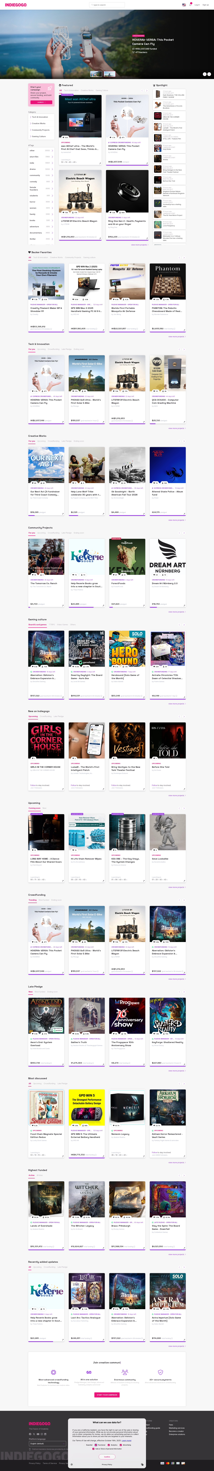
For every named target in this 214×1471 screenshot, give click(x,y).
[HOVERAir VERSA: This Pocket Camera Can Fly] (127, 116)
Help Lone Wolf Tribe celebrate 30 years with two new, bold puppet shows (86, 494)
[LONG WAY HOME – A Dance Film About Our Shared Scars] (46, 832)
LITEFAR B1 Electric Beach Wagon (79, 221)
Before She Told (160, 767)
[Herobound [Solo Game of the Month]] (127, 649)
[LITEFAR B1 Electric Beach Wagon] (80, 191)
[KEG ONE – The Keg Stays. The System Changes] (127, 832)
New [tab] (44, 808)
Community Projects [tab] (73, 257)
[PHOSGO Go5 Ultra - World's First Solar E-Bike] (87, 373)
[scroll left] (205, 74)
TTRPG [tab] (52, 624)
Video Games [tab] (62, 624)
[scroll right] (209, 74)
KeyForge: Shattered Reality (167, 1042)
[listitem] (41, 150)
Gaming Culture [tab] (102, 90)
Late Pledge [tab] (67, 349)
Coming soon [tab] (34, 808)
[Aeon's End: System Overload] (46, 1016)
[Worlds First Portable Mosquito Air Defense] (127, 282)
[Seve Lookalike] (168, 832)
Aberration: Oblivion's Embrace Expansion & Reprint (42, 678)
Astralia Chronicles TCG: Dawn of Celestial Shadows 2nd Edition (167, 678)
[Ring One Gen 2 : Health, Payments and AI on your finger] (127, 191)
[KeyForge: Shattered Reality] (168, 1016)
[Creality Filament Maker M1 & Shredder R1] (46, 282)
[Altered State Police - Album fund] (168, 465)
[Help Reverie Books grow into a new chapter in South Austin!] (87, 557)
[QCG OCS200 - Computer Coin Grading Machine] (168, 373)
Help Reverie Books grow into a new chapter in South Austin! (86, 586)
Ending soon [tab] (79, 349)
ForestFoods (118, 583)
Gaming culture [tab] (89, 257)
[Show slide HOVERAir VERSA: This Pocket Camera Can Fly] (96, 74)
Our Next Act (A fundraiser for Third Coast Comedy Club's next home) (45, 494)
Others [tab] (73, 624)
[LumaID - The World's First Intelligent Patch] (87, 740)
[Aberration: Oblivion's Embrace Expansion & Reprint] (46, 649)
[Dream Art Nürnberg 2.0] (168, 557)
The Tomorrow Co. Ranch (43, 583)
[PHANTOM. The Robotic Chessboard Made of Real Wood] (168, 282)
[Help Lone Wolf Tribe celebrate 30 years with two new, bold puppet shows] (87, 465)
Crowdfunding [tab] (53, 349)
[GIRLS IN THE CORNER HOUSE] (46, 740)
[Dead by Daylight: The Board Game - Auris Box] (87, 649)
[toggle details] (101, 165)
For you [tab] (32, 349)
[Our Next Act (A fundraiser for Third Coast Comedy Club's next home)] (46, 465)
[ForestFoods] (127, 557)
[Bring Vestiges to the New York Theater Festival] (127, 740)
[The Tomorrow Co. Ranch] (46, 557)
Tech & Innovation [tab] (71, 90)
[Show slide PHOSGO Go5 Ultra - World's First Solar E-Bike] (110, 74)
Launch (40, 102)
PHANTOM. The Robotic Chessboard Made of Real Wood (166, 311)
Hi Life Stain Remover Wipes (86, 858)
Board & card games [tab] (38, 624)
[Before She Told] (168, 740)
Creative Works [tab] (87, 90)
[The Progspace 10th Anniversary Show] (127, 1016)
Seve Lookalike (160, 858)
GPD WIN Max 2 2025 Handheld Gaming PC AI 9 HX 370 (86, 311)
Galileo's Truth (79, 1042)
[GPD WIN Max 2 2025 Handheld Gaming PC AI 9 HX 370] (87, 282)
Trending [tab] (33, 900)
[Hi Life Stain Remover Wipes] (87, 832)
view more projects (139, 245)
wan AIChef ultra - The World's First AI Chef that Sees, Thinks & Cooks (79, 149)
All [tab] (60, 90)
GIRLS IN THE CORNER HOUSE (45, 767)
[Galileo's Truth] (87, 1016)
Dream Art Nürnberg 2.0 (165, 583)
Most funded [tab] (44, 900)
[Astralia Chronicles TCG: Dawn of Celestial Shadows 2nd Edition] (168, 649)
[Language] (184, 5)
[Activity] (190, 4)
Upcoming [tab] (41, 349)
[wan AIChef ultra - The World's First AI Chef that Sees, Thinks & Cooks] (80, 116)
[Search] (92, 4)
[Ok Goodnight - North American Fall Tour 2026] (127, 465)
